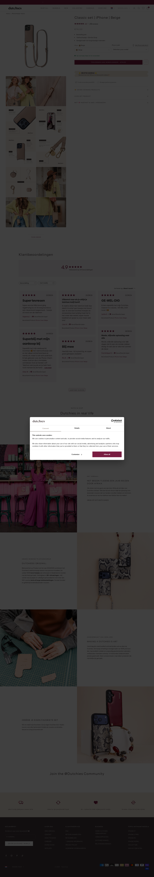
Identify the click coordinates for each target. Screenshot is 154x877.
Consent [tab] (45, 428)
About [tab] (108, 428)
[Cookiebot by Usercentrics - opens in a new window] (113, 421)
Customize (75, 454)
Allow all (107, 454)
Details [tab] (77, 428)
